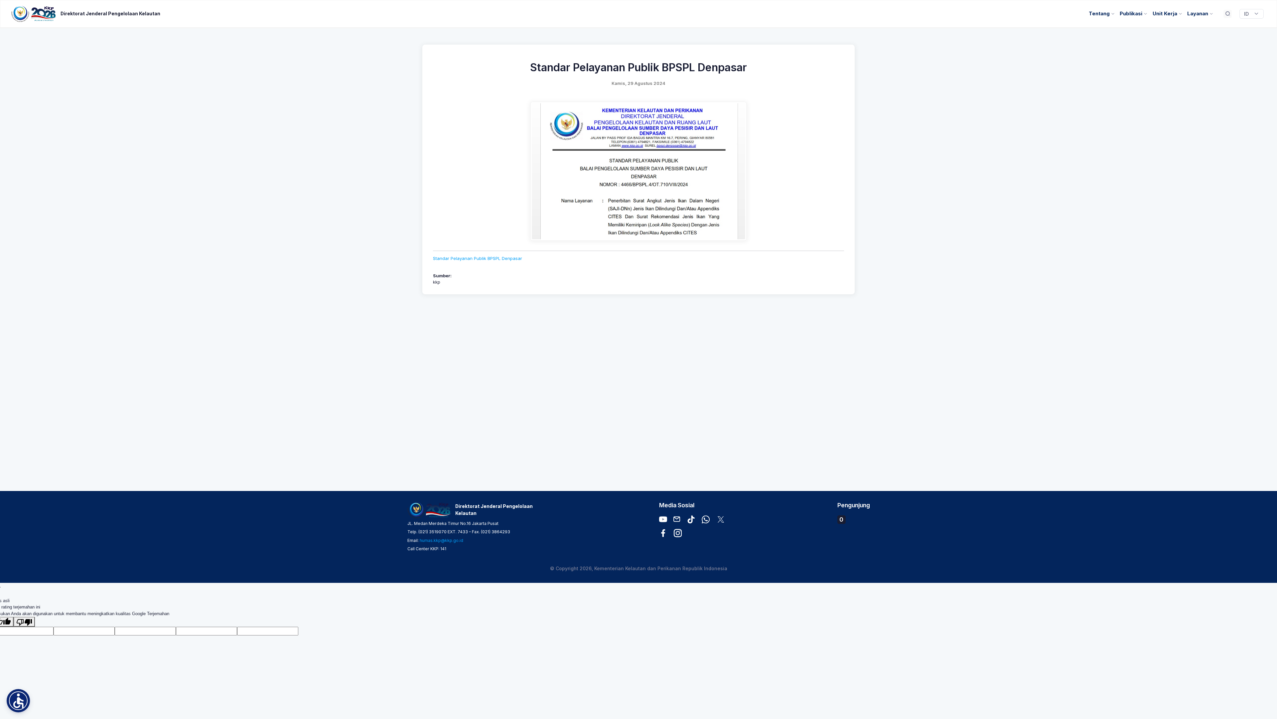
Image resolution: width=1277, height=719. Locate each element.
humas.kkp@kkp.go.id (441, 540)
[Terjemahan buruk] (24, 622)
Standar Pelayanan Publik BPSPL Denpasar (477, 258)
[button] (18, 700)
